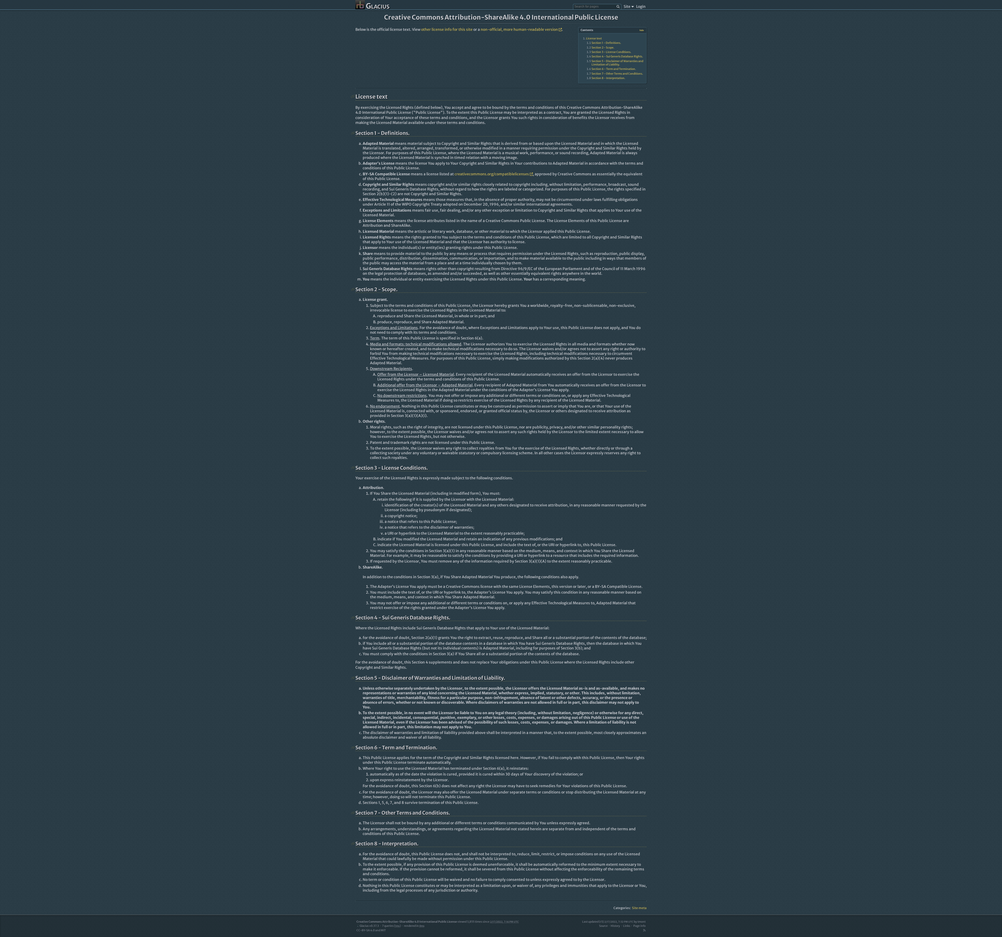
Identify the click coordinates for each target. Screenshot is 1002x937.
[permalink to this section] (353, 96)
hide (642, 30)
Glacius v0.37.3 (369, 926)
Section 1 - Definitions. (606, 43)
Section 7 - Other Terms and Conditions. (617, 73)
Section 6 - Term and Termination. (614, 69)
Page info (639, 926)
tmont (641, 921)
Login (641, 6)
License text (594, 38)
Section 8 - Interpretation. (608, 78)
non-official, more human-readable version (519, 29)
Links (626, 926)
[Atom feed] (644, 930)
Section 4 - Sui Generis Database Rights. (617, 56)
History (615, 926)
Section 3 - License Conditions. (611, 52)
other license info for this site (447, 29)
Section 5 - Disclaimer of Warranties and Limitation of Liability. (617, 62)
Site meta (639, 908)
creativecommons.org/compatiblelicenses (492, 174)
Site (627, 6)
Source (603, 926)
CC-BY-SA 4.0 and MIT (371, 930)
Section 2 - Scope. (603, 47)
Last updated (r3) (607, 921)
